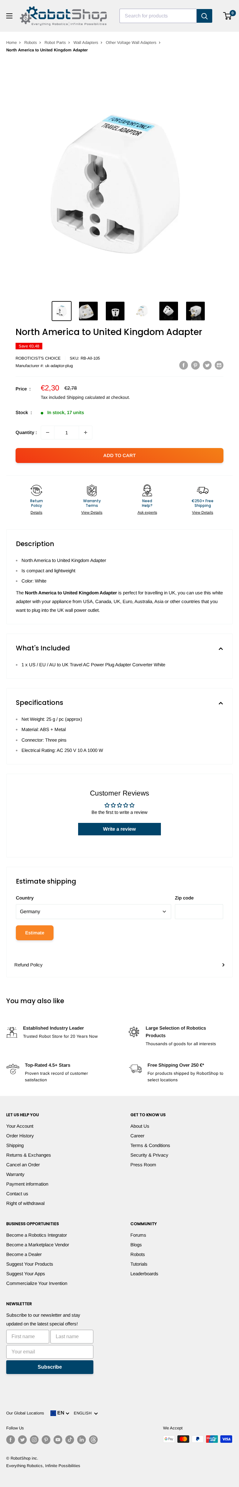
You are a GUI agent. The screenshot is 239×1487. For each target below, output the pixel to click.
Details (36, 512)
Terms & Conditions (150, 1145)
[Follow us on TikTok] (69, 1439)
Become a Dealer (24, 1254)
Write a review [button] (119, 829)
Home (11, 42)
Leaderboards (144, 1273)
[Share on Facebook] (183, 365)
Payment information (27, 1184)
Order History (20, 1135)
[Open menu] (9, 15)
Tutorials (139, 1264)
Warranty (15, 1174)
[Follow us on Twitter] (22, 1439)
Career (137, 1135)
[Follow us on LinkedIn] (81, 1439)
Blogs (136, 1244)
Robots (30, 42)
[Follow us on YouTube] (58, 1439)
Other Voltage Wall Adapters (131, 42)
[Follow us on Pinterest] (46, 1439)
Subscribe (50, 1367)
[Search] (204, 16)
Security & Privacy (149, 1155)
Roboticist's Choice (38, 358)
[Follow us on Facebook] (10, 1439)
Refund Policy (28, 964)
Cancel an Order (23, 1164)
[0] (228, 16)
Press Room (143, 1164)
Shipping (15, 1145)
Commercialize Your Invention (36, 1283)
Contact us (17, 1193)
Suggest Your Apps (25, 1273)
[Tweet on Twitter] (207, 365)
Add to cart (119, 455)
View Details (91, 512)
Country (25, 897)
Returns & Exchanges (28, 1155)
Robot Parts (55, 42)
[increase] (85, 432)
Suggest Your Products (29, 1264)
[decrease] (47, 432)
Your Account (19, 1126)
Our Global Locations (25, 1413)
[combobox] (158, 16)
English (84, 1413)
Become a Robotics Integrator (36, 1235)
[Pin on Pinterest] (195, 365)
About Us (139, 1126)
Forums (138, 1235)
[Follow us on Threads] (93, 1439)
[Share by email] (219, 365)
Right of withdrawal (25, 1203)
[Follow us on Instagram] (34, 1439)
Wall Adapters (85, 42)
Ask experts (147, 512)
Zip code (184, 897)
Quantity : (26, 432)
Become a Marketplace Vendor (37, 1244)
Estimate (34, 932)
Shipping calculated (86, 397)
